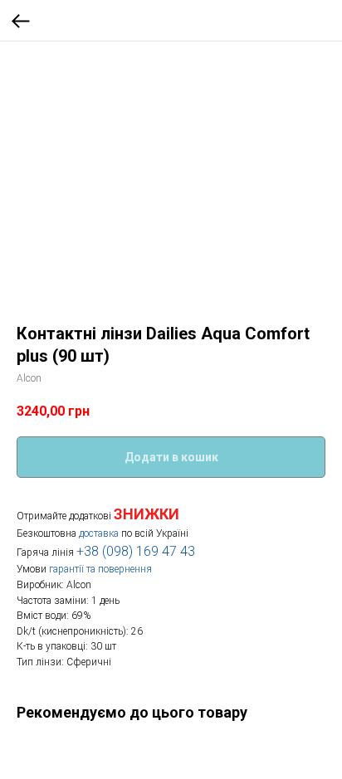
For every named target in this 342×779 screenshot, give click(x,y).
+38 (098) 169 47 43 (135, 551)
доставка (99, 533)
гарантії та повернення (100, 569)
